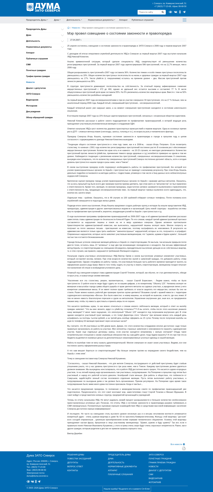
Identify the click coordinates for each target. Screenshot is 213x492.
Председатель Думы (36, 29)
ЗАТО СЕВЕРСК (156, 455)
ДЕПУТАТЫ (72, 463)
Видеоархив (32, 100)
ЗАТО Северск (33, 94)
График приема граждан (38, 76)
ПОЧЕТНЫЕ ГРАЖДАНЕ (160, 459)
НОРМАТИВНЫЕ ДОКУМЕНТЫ (122, 466)
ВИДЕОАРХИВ (155, 478)
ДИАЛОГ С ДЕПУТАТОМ (160, 470)
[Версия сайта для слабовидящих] (170, 12)
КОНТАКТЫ (72, 470)
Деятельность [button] (73, 20)
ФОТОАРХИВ (155, 482)
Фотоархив (31, 106)
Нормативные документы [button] (101, 20)
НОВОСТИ (153, 466)
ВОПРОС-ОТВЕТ (75, 466)
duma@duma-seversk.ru (37, 476)
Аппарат (123, 20)
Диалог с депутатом (36, 88)
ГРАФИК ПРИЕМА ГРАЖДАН (162, 463)
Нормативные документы (39, 47)
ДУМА (111, 459)
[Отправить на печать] (183, 448)
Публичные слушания (142, 20)
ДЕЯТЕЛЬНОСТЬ (116, 463)
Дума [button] (56, 20)
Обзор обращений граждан (39, 117)
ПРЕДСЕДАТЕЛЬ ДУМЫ (119, 455)
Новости (30, 82)
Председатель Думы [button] (36, 20)
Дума (28, 35)
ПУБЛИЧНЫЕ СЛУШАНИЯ (120, 474)
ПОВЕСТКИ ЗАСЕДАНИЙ (79, 459)
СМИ (28, 65)
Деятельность (33, 41)
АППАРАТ (112, 470)
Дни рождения (33, 111)
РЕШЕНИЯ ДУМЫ (75, 455)
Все (176, 444)
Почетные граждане (36, 70)
